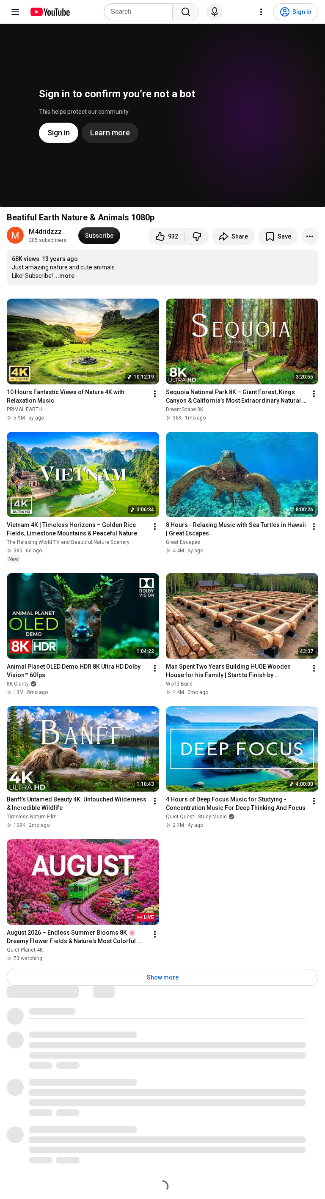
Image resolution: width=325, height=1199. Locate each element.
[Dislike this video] (197, 236)
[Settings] (261, 12)
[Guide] (15, 12)
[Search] (185, 11)
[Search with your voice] (214, 11)
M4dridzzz (45, 232)
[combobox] (141, 12)
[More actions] (309, 236)
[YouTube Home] (50, 12)
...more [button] (64, 275)
